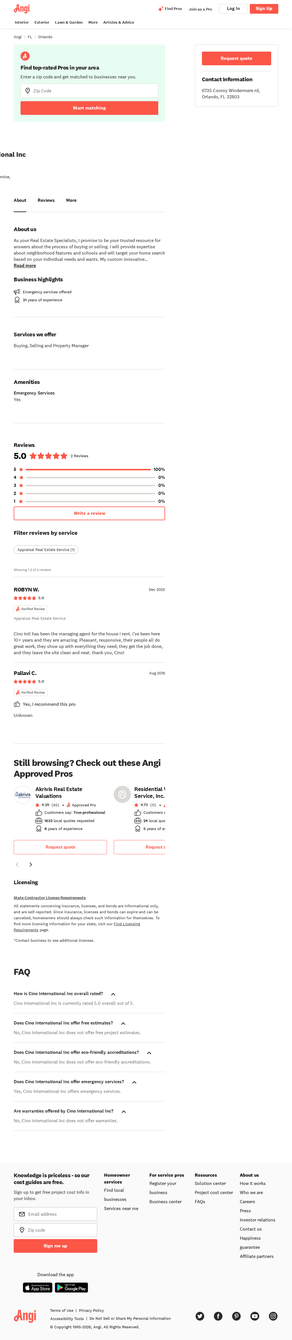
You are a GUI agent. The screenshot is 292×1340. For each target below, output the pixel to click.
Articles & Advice (118, 22)
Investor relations (257, 1220)
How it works (253, 1183)
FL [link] (30, 36)
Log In (233, 8)
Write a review (89, 513)
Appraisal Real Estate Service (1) (46, 549)
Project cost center (214, 1192)
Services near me (121, 1208)
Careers (247, 1201)
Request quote (60, 847)
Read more (25, 266)
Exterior (42, 22)
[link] (60, 810)
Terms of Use (61, 1310)
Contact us (251, 1229)
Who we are (251, 1192)
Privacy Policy (91, 1310)
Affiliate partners (257, 1256)
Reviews (46, 200)
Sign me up (55, 1246)
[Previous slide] (17, 864)
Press (245, 1210)
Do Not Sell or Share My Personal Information (130, 1318)
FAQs (200, 1201)
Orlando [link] (45, 36)
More (93, 22)
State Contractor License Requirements (50, 897)
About (20, 200)
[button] (17, 865)
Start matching (89, 108)
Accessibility (67, 1318)
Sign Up (264, 8)
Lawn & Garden (69, 22)
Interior (22, 22)
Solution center (210, 1183)
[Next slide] (30, 864)
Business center (165, 1201)
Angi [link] (18, 36)
